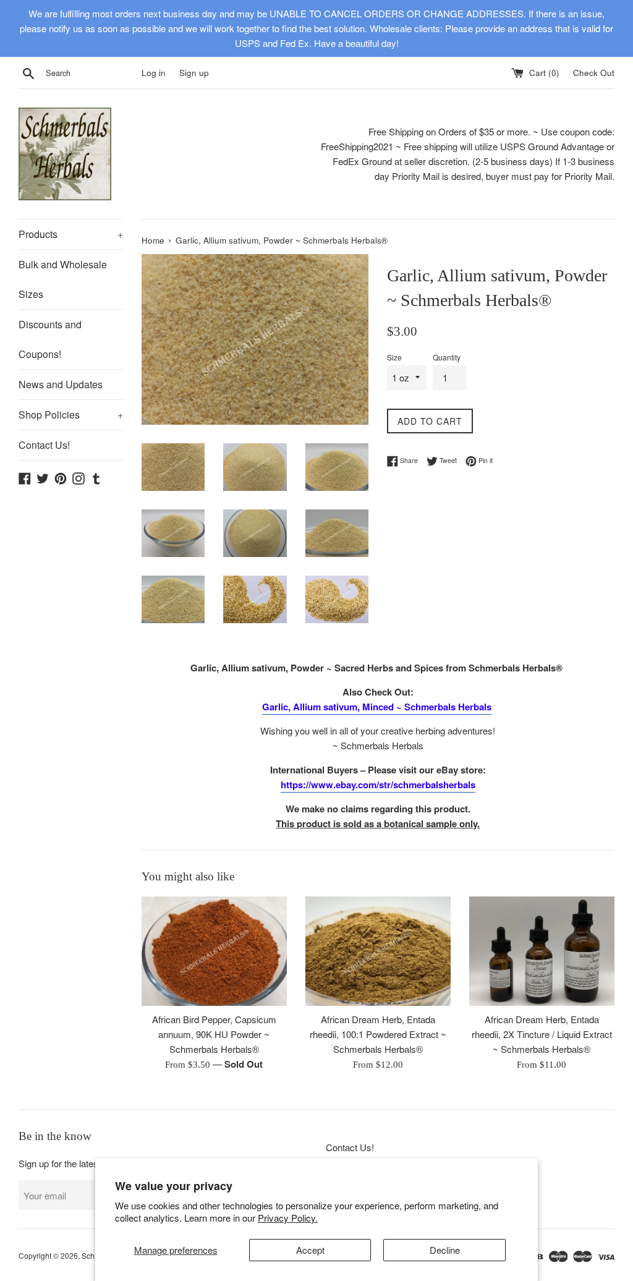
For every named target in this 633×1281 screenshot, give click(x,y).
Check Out (593, 73)
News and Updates (61, 384)
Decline (445, 1249)
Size (394, 357)
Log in (154, 73)
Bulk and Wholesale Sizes (63, 279)
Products (71, 234)
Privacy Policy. (288, 1217)
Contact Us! (44, 445)
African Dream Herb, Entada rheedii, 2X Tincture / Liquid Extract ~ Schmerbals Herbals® (542, 1034)
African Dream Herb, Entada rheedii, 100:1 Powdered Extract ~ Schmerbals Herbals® (378, 1034)
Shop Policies (71, 414)
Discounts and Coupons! (50, 339)
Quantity (447, 357)
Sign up (194, 73)
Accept (310, 1249)
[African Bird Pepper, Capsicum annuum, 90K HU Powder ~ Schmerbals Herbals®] (214, 950)
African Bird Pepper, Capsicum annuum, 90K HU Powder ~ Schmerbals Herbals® (214, 1034)
